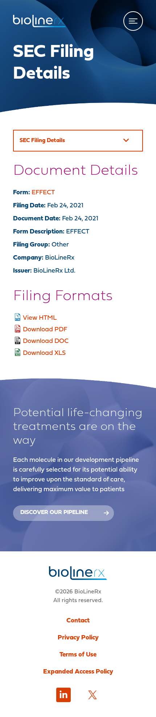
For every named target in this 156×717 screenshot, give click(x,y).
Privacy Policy (78, 637)
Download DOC (46, 341)
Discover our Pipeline (54, 512)
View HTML (40, 318)
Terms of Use (78, 654)
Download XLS (44, 353)
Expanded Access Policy (78, 671)
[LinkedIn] (63, 695)
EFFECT (43, 192)
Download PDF (45, 329)
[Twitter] (92, 695)
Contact (78, 620)
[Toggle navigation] (133, 21)
